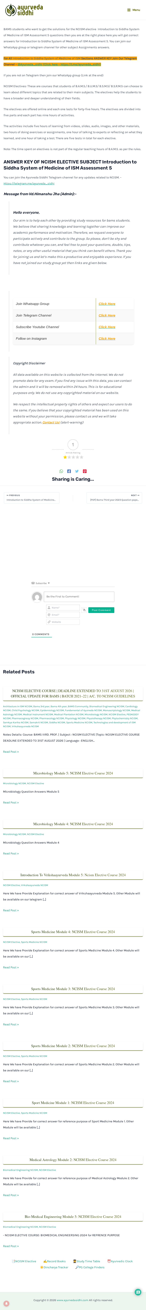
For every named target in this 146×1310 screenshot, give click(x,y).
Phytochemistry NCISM (125, 718)
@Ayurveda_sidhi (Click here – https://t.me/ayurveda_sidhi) (59, 64)
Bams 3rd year (41, 706)
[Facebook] (69, 471)
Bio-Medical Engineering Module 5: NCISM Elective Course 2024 (73, 1216)
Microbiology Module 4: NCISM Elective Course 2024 (73, 823)
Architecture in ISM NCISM (17, 706)
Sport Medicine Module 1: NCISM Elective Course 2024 (73, 1102)
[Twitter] (77, 471)
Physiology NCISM (75, 718)
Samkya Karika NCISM (15, 722)
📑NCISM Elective (24, 1261)
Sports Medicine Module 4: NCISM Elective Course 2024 (73, 931)
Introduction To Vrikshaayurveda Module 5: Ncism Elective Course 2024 (73, 874)
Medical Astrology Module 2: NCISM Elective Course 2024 (73, 1159)
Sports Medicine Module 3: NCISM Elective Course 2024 (73, 988)
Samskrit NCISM (39, 722)
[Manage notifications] (6, 1303)
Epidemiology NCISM (52, 710)
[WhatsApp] (61, 471)
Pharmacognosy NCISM (25, 718)
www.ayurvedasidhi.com (72, 1300)
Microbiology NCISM (96, 714)
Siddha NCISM (57, 722)
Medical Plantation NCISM (69, 714)
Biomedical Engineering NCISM (106, 706)
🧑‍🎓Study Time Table (86, 1261)
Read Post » (11, 751)
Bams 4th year (59, 706)
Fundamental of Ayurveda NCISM (83, 710)
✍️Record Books (54, 1261)
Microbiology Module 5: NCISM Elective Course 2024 (73, 773)
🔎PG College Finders (90, 1267)
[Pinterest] (85, 471)
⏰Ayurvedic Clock (120, 1261)
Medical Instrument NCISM (38, 714)
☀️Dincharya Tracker (54, 1267)
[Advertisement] (73, 536)
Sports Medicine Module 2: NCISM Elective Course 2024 (73, 1045)
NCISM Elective (117, 714)
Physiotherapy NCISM (99, 718)
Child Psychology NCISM (25, 710)
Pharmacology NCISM (51, 718)
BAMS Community (78, 706)
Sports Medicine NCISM (79, 722)
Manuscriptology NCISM (116, 710)
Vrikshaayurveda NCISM (25, 726)
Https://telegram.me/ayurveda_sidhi (29, 183)
